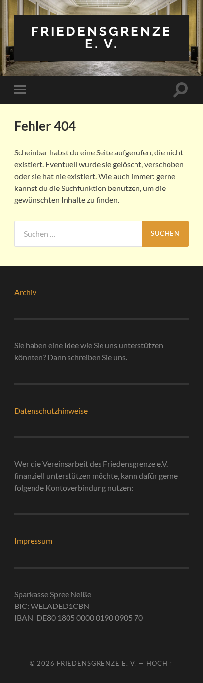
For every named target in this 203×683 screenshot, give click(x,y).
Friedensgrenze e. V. (101, 37)
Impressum (33, 540)
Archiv (25, 292)
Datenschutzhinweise (51, 410)
